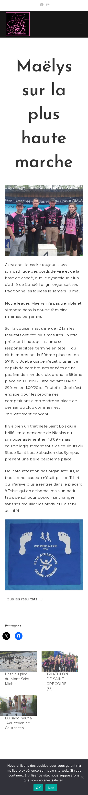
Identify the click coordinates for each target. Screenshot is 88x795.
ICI (41, 599)
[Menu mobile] (80, 24)
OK (38, 788)
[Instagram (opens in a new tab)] (47, 4)
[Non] (81, 777)
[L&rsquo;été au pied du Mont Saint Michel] (18, 661)
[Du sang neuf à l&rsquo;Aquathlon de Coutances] (18, 705)
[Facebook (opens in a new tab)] (42, 4)
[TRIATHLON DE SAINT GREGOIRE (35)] (60, 661)
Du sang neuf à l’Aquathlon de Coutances (18, 723)
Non (51, 788)
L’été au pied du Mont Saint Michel (17, 679)
